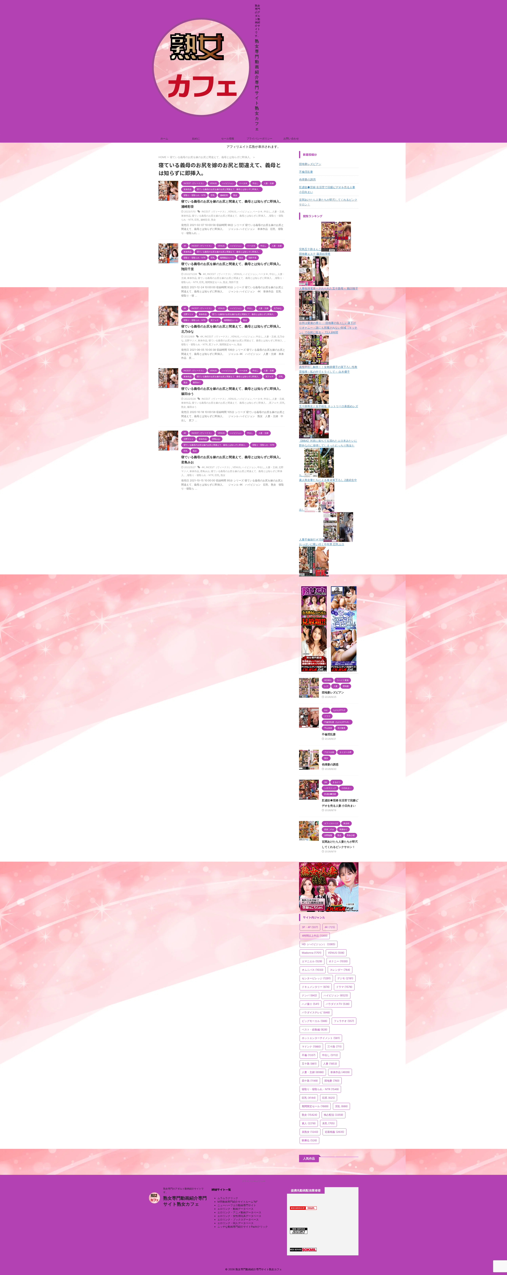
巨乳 (196, 219)
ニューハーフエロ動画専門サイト (236, 1205)
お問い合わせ (291, 138)
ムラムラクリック (227, 1198)
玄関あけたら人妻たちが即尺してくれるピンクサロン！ (328, 202)
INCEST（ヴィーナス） (214, 211)
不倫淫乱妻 (306, 171)
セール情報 (227, 138)
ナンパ (309, 995)
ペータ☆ (258, 211)
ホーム (164, 138)
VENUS (232, 211)
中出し (267, 211)
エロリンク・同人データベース (235, 1223)
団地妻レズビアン (310, 164)
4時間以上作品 (315, 935)
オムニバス (312, 969)
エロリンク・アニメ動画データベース (239, 1212)
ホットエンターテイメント (321, 1038)
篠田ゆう (192, 406)
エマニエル (312, 961)
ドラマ (344, 986)
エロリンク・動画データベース (235, 1208)
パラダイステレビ (316, 1012)
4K (204, 274)
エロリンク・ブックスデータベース (238, 1219)
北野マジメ (191, 340)
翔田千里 (233, 282)
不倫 (308, 1055)
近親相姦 (334, 1131)
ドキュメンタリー (316, 986)
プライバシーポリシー (259, 138)
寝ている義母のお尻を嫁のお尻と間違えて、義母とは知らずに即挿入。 (230, 215)
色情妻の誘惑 (307, 179)
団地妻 (331, 1080)
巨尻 (328, 1097)
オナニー (338, 961)
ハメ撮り (310, 1003)
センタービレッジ (316, 978)
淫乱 (341, 1106)
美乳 (328, 1123)
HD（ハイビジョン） (318, 944)
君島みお (205, 471)
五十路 (309, 1063)
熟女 (213, 219)
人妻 (330, 1063)
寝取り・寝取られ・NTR (194, 344)
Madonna (311, 952)
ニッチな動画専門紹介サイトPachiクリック (242, 1226)
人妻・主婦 (278, 211)
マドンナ (311, 1046)
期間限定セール (213, 282)
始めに (196, 138)
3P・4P (310, 927)
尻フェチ (213, 344)
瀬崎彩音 (205, 219)
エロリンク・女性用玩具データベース (239, 1215)
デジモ (345, 978)
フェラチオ (344, 1020)
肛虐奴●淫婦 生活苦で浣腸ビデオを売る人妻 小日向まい (327, 189)
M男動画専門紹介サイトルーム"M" (237, 1201)
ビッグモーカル (314, 1020)
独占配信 (333, 1114)
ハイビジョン (244, 211)
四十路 (310, 1080)
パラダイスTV (338, 1003)
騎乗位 (309, 1140)
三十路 (334, 1046)
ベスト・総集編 (314, 1029)
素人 (309, 1123)
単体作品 (186, 215)
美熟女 (310, 1131)
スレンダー (340, 969)
